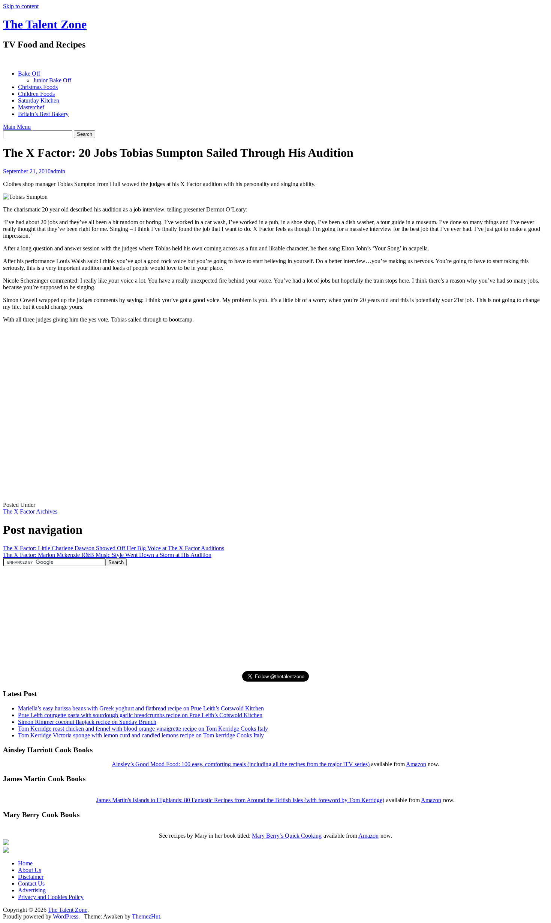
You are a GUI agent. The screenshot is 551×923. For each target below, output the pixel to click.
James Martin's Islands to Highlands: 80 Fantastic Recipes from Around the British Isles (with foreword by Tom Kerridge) (240, 800)
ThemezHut (146, 916)
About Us (29, 870)
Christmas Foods (38, 87)
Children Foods (36, 94)
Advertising (32, 890)
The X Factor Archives (30, 511)
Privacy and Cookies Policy (51, 897)
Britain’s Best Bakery (43, 114)
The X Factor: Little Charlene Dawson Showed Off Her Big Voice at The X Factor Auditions (113, 548)
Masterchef (31, 107)
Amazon (416, 764)
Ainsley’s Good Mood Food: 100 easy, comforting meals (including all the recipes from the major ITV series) (241, 764)
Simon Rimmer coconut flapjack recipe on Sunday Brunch (87, 722)
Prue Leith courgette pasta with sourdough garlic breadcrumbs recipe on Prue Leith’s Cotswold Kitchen (140, 715)
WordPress (65, 916)
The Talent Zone (45, 24)
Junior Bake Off (52, 80)
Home (25, 863)
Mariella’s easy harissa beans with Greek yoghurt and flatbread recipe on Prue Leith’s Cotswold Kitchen (141, 708)
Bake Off (29, 73)
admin (58, 171)
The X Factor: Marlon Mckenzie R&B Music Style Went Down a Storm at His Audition (107, 555)
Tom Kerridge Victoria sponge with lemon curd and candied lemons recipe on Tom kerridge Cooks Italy (141, 735)
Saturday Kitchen (38, 100)
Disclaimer (30, 877)
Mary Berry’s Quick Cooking (287, 835)
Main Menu (17, 127)
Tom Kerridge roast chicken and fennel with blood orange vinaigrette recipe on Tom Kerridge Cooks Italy (143, 728)
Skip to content (21, 6)
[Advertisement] (139, 60)
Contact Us (31, 883)
